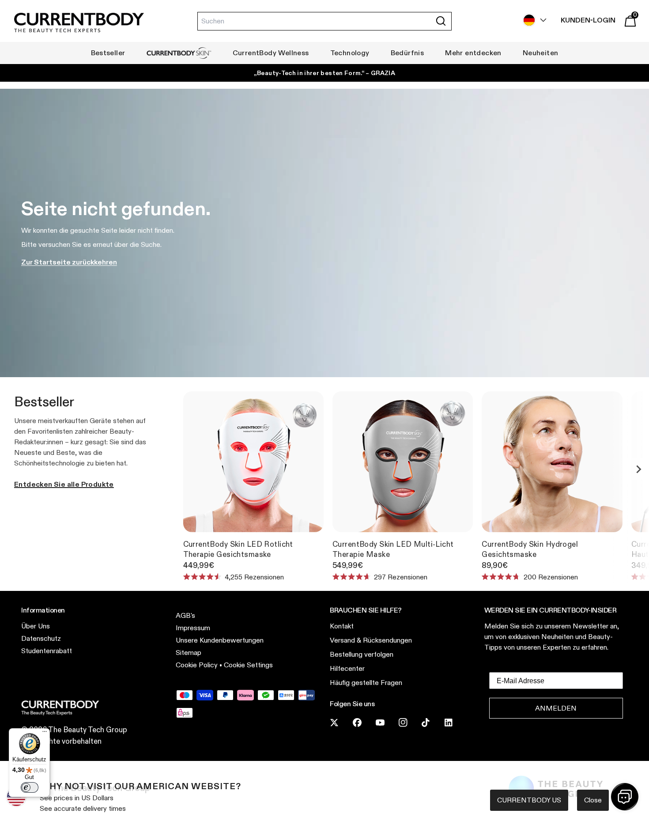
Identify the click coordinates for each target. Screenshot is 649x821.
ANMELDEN (556, 708)
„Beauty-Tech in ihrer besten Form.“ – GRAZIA (324, 73)
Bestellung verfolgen (361, 654)
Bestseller (108, 53)
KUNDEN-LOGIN (588, 20)
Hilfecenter (347, 668)
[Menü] (44, 733)
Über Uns (35, 626)
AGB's (185, 615)
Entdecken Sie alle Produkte (64, 484)
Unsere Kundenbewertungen (220, 640)
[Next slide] (638, 469)
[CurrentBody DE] (79, 23)
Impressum (193, 628)
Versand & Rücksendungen (371, 640)
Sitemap (188, 652)
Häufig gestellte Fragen (366, 682)
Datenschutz (41, 638)
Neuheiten (540, 53)
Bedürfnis (407, 53)
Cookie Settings (248, 665)
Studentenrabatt (46, 651)
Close (593, 800)
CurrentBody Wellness (271, 53)
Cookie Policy (197, 665)
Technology (350, 53)
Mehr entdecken (473, 53)
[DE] (532, 20)
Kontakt (342, 626)
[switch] (29, 787)
